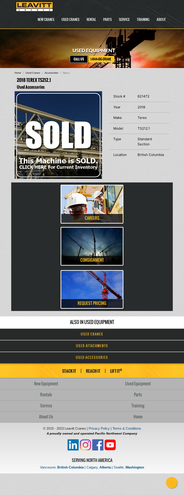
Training (143, 20)
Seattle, (129, 467)
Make (117, 117)
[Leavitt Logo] (34, 7)
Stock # (119, 96)
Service (124, 20)
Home (18, 72)
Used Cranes (70, 20)
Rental (91, 20)
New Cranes (46, 20)
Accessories (51, 72)
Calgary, (98, 467)
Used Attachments (92, 346)
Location (120, 155)
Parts (107, 20)
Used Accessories (92, 358)
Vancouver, (62, 467)
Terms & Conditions (126, 428)
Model (118, 128)
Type (117, 139)
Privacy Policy (99, 428)
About (161, 20)
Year (116, 107)
